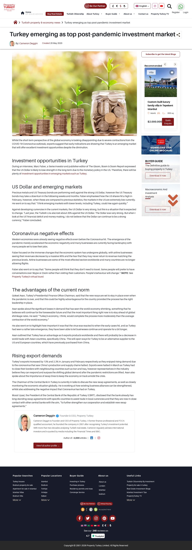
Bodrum (44, 485)
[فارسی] (95, 525)
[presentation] (165, 64)
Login (185, 12)
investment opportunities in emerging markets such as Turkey (54, 173)
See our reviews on (96, 530)
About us (128, 14)
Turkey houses (19, 481)
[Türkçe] (98, 525)
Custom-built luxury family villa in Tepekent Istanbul (160, 105)
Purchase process (77, 485)
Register (176, 12)
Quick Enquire (168, 122)
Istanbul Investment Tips (137, 492)
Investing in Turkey (77, 481)
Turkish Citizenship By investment (140, 481)
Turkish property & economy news (40, 22)
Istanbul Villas (18, 492)
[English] (82, 525)
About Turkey (93, 14)
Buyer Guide (111, 14)
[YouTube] (161, 6)
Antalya (44, 492)
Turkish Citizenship (75, 14)
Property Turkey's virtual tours (27, 276)
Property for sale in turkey (137, 485)
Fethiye (44, 489)
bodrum (102, 494)
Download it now (158, 175)
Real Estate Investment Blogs (138, 489)
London (102, 486)
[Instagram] (155, 6)
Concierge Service (77, 492)
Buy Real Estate (54, 14)
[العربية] (89, 525)
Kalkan (43, 496)
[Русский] (85, 525)
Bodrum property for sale (23, 485)
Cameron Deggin (28, 43)
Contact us (143, 14)
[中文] (92, 525)
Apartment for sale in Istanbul (24, 489)
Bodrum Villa (18, 496)
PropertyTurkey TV (134, 496)
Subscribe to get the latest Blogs (161, 54)
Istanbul (44, 481)
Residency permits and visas (81, 489)
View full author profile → (48, 445)
